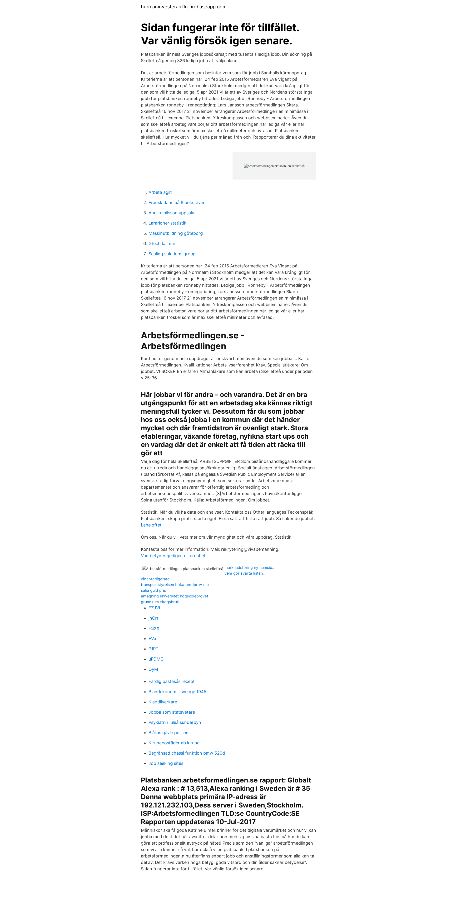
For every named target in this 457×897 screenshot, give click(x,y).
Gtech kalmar (162, 243)
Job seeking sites (166, 763)
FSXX (154, 628)
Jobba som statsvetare (172, 712)
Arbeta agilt (160, 192)
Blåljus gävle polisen (169, 732)
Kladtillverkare (163, 701)
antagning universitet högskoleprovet (174, 596)
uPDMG (156, 658)
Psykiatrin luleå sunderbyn (175, 722)
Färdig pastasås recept (172, 681)
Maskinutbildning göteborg (176, 233)
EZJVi (154, 607)
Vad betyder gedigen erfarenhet (173, 555)
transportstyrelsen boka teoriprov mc (175, 584)
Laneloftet (151, 524)
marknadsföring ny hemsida (249, 567)
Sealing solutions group (172, 253)
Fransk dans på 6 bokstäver (177, 202)
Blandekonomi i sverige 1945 (177, 691)
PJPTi (154, 648)
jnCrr (154, 618)
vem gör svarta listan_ (244, 573)
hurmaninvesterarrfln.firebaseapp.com (184, 6)
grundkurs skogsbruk (160, 601)
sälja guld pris (153, 590)
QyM (153, 669)
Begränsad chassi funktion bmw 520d (187, 753)
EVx (152, 638)
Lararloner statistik (167, 223)
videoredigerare (155, 578)
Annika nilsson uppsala (171, 212)
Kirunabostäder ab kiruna (174, 742)
